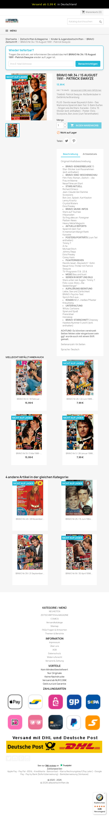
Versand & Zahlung (54, 660)
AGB (55, 649)
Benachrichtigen (88, 63)
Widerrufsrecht (54, 657)
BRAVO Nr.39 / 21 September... (30, 573)
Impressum (54, 642)
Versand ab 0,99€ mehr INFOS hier (86, 90)
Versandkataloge (54, 622)
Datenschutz (54, 653)
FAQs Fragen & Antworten (54, 629)
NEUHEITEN (54, 611)
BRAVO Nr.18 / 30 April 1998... (79, 573)
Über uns (54, 646)
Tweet (66, 141)
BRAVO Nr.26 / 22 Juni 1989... (80, 399)
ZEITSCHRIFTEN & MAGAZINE (54, 615)
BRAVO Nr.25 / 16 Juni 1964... (79, 519)
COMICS (55, 618)
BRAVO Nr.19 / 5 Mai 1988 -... (29, 453)
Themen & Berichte (54, 633)
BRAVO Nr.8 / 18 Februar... (29, 399)
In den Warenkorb (84, 125)
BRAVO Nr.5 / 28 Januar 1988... (80, 453)
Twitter (8, 758)
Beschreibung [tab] (70, 154)
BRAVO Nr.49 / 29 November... (30, 519)
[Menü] (104, 794)
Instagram (27, 758)
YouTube (15, 758)
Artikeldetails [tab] (90, 154)
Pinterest (74, 141)
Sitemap (54, 626)
